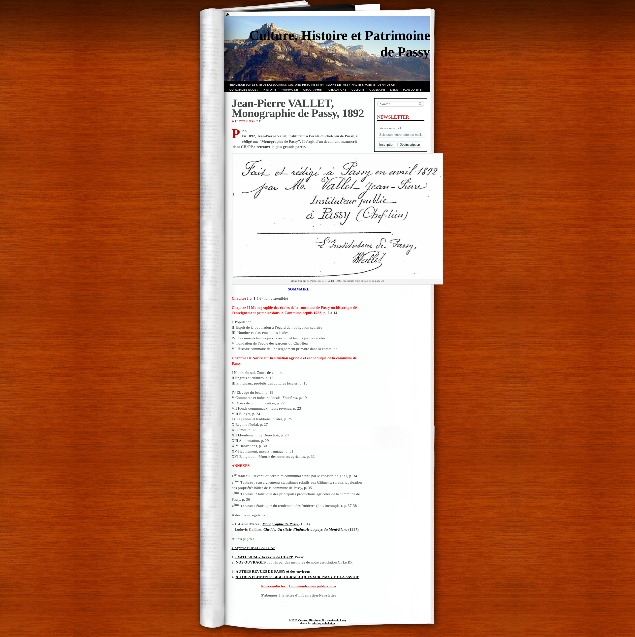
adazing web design (323, 623)
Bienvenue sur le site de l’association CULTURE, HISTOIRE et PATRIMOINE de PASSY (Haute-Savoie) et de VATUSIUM (312, 84)
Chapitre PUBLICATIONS (253, 548)
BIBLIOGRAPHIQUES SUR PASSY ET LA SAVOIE (316, 577)
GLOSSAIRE (377, 89)
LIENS (394, 89)
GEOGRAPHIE (312, 89)
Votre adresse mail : (391, 128)
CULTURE (357, 89)
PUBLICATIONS (336, 89)
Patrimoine (290, 89)
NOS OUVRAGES (251, 562)
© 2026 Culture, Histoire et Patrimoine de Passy (318, 620)
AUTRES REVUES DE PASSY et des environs (273, 571)
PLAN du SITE (412, 89)
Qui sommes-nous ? (243, 89)
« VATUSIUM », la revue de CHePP (264, 557)
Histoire (269, 89)
